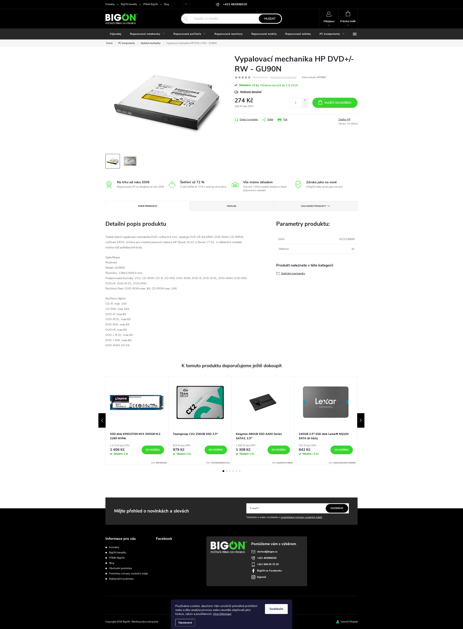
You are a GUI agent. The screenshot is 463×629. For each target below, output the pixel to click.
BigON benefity (129, 4)
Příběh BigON (150, 4)
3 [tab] (230, 471)
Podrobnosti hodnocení (283, 77)
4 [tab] (233, 471)
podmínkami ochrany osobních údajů (301, 517)
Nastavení (185, 623)
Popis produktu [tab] (147, 206)
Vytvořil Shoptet (349, 621)
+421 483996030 (267, 558)
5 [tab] (236, 471)
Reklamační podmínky (121, 579)
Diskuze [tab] (231, 206)
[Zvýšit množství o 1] (305, 100)
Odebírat (336, 508)
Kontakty (110, 4)
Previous (102, 420)
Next (360, 420)
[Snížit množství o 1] (305, 105)
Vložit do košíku (337, 103)
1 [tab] (223, 471)
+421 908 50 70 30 (268, 564)
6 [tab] (240, 471)
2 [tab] (227, 471)
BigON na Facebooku (269, 570)
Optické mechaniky (293, 274)
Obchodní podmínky (120, 568)
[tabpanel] (137, 420)
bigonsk (261, 577)
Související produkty (313, 206)
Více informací (222, 614)
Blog (166, 4)
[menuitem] (115, 34)
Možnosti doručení (251, 92)
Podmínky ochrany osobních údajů (128, 573)
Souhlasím (276, 609)
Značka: (344, 119)
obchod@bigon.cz (267, 551)
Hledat (270, 19)
